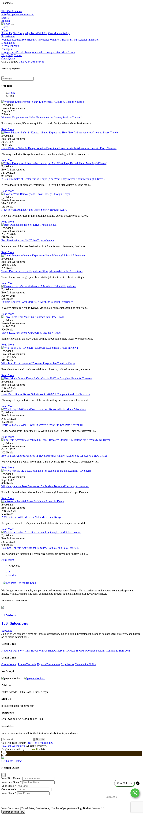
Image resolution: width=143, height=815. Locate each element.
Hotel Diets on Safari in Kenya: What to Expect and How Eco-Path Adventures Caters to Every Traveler (58, 148)
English (5, 20)
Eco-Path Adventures (13, 745)
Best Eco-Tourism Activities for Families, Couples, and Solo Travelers (39, 547)
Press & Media (77, 650)
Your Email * (8, 785)
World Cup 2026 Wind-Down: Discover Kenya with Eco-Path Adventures (42, 424)
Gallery (58, 650)
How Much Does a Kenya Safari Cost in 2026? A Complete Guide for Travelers (45, 394)
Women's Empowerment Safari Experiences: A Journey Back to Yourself (41, 117)
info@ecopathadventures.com (17, 14)
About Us (6, 33)
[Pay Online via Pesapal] (34, 678)
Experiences (67, 664)
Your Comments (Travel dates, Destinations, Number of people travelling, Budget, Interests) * (52, 808)
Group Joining (9, 664)
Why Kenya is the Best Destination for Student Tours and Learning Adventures (45, 486)
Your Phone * (9, 793)
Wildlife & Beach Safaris (63, 39)
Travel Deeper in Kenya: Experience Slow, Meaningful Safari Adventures (41, 271)
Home (4, 27)
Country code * (9, 789)
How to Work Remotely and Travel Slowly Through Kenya (34, 209)
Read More (7, 129)
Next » (12, 575)
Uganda (41, 664)
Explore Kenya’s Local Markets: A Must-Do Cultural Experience (37, 301)
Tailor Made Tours (64, 52)
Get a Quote (8, 58)
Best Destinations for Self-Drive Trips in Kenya (27, 240)
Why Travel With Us (36, 33)
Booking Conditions (107, 650)
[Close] (2, 76)
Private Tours (23, 52)
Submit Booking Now (13, 811)
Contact (18, 55)
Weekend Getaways (43, 52)
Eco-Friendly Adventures (35, 39)
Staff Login (125, 650)
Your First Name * (11, 778)
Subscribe (6, 630)
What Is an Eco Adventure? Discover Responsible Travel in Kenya (38, 363)
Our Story (18, 33)
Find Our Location (11, 11)
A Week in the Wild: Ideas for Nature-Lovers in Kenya (31, 517)
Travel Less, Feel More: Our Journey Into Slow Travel (31, 332)
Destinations (53, 664)
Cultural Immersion (88, 39)
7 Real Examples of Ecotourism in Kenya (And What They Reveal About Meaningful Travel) (52, 178)
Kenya (5, 45)
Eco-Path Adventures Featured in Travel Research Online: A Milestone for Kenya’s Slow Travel (54, 455)
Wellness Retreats (11, 39)
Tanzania (14, 45)
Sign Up (40, 739)
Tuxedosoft (31, 749)
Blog (4, 55)
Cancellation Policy (59, 33)
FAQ (10, 55)
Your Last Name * (11, 782)
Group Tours (8, 52)
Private (22, 664)
